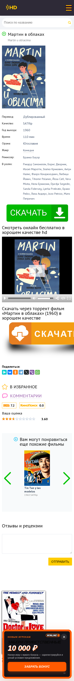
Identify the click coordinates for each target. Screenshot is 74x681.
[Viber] (32, 372)
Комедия (28, 150)
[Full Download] (18, 7)
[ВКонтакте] (9, 372)
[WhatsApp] (37, 372)
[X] (26, 372)
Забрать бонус (37, 666)
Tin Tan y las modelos (32, 489)
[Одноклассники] (15, 372)
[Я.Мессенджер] (4, 372)
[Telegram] (21, 372)
